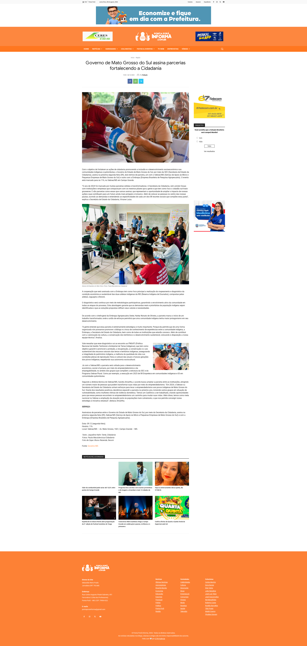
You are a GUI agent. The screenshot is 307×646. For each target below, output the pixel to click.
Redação (145, 75)
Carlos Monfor (210, 582)
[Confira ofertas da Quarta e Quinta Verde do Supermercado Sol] (172, 508)
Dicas (182, 591)
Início (132, 57)
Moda (182, 603)
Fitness (183, 600)
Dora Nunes (209, 585)
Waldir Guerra (210, 611)
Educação (159, 594)
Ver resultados (209, 151)
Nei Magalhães (210, 600)
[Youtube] (223, 2)
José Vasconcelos (212, 597)
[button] (222, 49)
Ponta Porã (160, 608)
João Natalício (210, 591)
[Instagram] (217, 2)
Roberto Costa (210, 603)
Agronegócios (161, 585)
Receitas (183, 606)
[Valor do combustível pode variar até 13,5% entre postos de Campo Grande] (99, 474)
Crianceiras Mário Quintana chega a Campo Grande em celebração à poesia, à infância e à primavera (134, 524)
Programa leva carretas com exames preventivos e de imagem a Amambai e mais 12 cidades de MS (135, 490)
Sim (200, 138)
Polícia (158, 603)
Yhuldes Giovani (211, 614)
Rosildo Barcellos (211, 606)
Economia (159, 591)
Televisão (183, 611)
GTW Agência (160, 639)
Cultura (183, 585)
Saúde (182, 608)
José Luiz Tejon (211, 594)
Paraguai (159, 600)
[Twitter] (220, 2)
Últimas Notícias (162, 582)
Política (158, 606)
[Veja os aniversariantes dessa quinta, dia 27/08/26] (172, 474)
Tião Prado (209, 608)
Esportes (159, 597)
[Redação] (138, 75)
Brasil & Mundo (161, 588)
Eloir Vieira (209, 588)
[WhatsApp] (135, 81)
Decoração (184, 588)
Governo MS (93, 446)
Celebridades (185, 582)
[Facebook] (213, 2)
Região (138, 57)
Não (200, 141)
